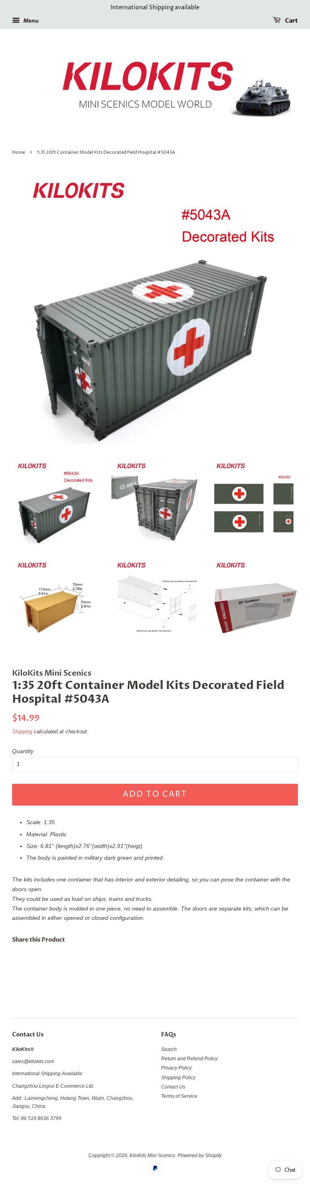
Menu (30, 20)
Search (169, 1049)
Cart (291, 21)
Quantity (23, 751)
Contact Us (173, 1087)
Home (18, 152)
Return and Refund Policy (189, 1058)
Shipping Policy (178, 1077)
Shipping (22, 732)
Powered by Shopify (200, 1155)
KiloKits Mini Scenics (152, 1155)
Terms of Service (179, 1096)
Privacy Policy (176, 1068)
